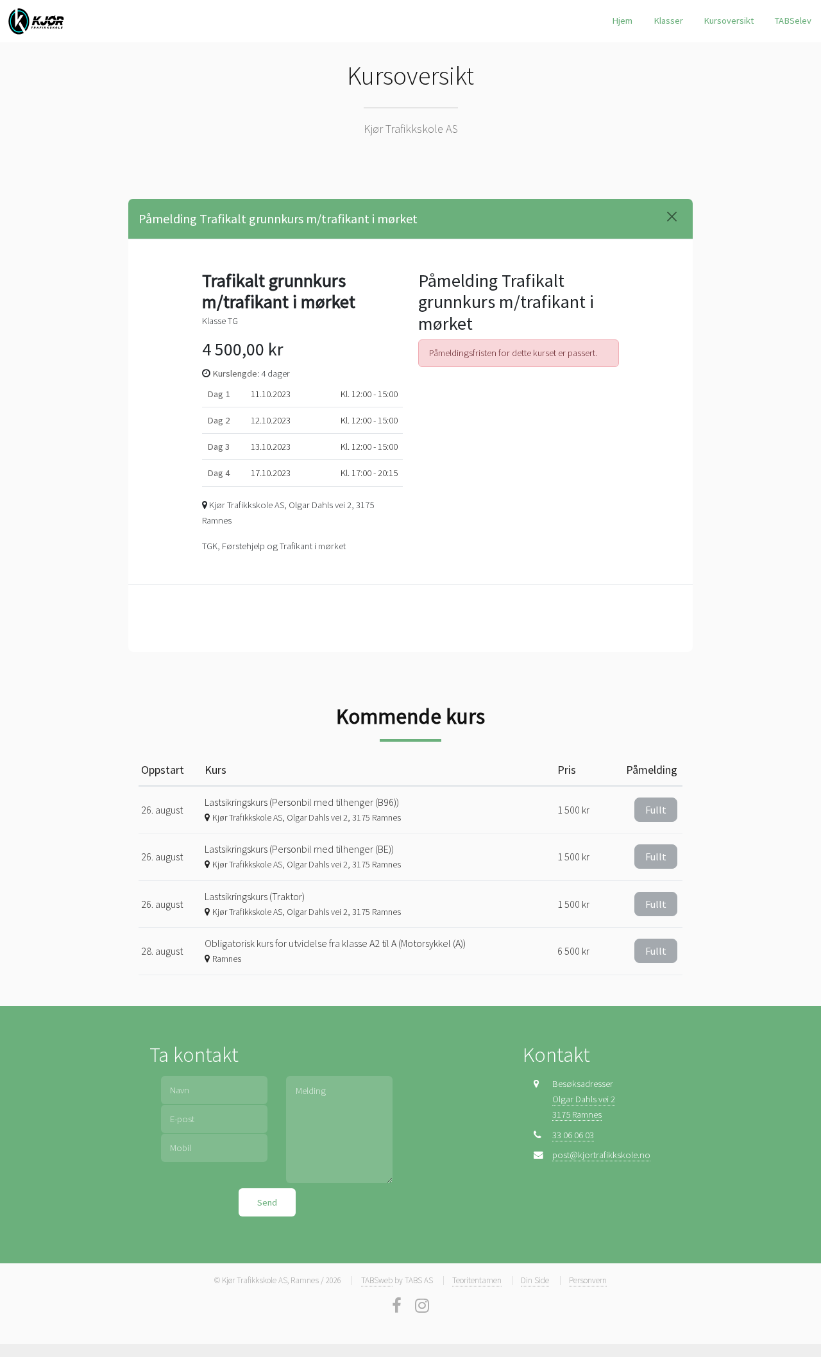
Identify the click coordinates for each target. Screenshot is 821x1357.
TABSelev (792, 20)
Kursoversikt (729, 20)
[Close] (672, 216)
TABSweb (377, 1280)
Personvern (588, 1280)
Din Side (535, 1280)
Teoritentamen (477, 1280)
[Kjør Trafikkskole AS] (37, 21)
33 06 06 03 (573, 1135)
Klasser (668, 20)
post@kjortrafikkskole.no (601, 1155)
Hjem (622, 20)
